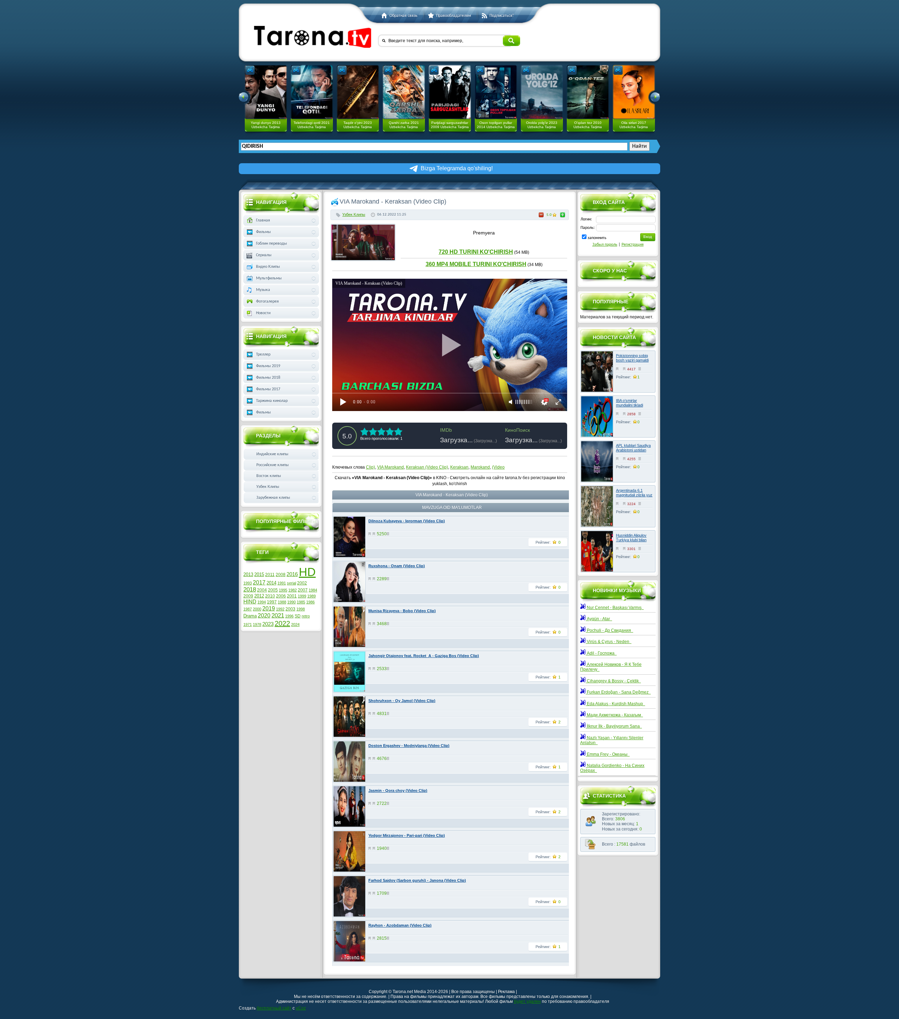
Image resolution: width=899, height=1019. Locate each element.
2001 (292, 596)
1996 (289, 616)
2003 (290, 609)
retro (306, 616)
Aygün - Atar (599, 618)
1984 (313, 590)
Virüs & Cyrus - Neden (608, 641)
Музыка (263, 290)
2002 (302, 583)
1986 (310, 602)
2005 (273, 590)
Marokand (480, 467)
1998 (300, 609)
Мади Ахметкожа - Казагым (614, 715)
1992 (280, 609)
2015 (259, 574)
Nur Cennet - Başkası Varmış (615, 607)
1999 (302, 596)
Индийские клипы (272, 454)
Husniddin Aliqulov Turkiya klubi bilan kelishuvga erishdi (631, 540)
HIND (249, 601)
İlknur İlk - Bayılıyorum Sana (614, 726)
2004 (262, 590)
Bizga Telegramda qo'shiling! (457, 168)
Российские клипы (272, 465)
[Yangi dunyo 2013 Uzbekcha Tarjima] (266, 92)
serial (291, 583)
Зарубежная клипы (273, 498)
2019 (268, 608)
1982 (292, 590)
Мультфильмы (269, 278)
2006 (281, 596)
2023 (268, 624)
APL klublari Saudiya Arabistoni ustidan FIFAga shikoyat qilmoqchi (633, 452)
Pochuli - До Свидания (609, 630)
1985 (301, 602)
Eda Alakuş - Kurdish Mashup (615, 703)
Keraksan (459, 467)
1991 (281, 583)
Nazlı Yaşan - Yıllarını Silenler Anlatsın (611, 740)
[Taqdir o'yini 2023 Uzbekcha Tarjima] (358, 92)
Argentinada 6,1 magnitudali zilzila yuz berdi (634, 495)
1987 (247, 609)
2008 (281, 574)
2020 (264, 615)
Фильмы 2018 (268, 378)
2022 (282, 623)
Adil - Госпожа (601, 653)
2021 (277, 615)
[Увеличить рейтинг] (562, 214)
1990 (291, 602)
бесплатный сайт (274, 1008)
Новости (263, 313)
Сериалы (263, 255)
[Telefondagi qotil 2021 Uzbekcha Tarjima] (312, 92)
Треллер (263, 354)
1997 (272, 602)
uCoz (301, 1008)
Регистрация (633, 245)
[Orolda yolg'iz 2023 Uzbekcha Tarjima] (542, 92)
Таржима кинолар (272, 401)
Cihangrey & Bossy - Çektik (613, 681)
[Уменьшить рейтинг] (541, 214)
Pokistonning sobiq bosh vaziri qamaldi (632, 357)
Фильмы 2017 (268, 389)
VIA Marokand (390, 467)
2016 (292, 574)
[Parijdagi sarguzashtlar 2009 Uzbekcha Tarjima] (450, 92)
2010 (270, 596)
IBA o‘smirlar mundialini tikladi (629, 402)
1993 (247, 583)
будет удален (527, 1001)
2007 (303, 590)
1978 (257, 624)
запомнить (597, 238)
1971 (247, 624)
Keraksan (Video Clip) (427, 467)
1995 (283, 590)
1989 (311, 596)
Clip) (370, 467)
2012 (259, 595)
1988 (282, 602)
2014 (271, 582)
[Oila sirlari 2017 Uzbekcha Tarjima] (634, 92)
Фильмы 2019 (268, 366)
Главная (263, 220)
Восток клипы (268, 476)
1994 (261, 602)
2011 (270, 574)
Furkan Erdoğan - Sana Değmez (618, 692)
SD (298, 616)
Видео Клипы (268, 267)
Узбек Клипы (353, 215)
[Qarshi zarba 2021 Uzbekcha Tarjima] (404, 92)
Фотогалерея (267, 301)
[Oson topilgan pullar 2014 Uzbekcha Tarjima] (496, 92)
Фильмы (263, 232)
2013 (248, 574)
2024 (295, 624)
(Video (498, 467)
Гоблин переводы (271, 243)
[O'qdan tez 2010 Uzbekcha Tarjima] (588, 92)
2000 (257, 609)
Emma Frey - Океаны (608, 754)
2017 (259, 582)
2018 (249, 589)
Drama (250, 615)
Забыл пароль (604, 245)
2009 (248, 596)
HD (307, 571)
